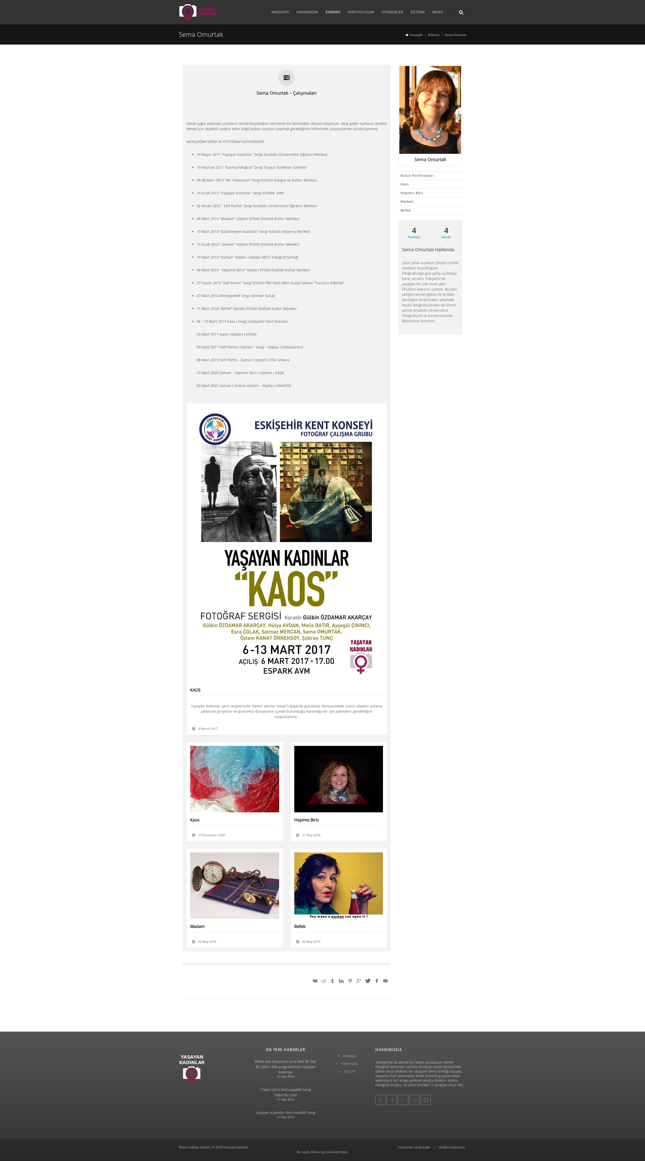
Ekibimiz (333, 12)
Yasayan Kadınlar (236, 1147)
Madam (197, 926)
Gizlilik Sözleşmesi (451, 1147)
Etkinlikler (392, 12)
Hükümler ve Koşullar (414, 1147)
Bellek (299, 926)
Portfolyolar (361, 12)
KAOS (280, 690)
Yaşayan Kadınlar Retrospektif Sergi (285, 1112)
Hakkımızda (307, 12)
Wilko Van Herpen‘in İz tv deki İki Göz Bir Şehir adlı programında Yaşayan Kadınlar (285, 1066)
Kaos (195, 820)
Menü (437, 12)
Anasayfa (280, 12)
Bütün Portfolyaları (417, 175)
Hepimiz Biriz (306, 820)
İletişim (418, 12)
